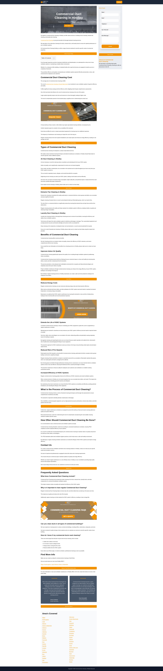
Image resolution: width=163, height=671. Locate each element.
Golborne (44, 627)
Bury (43, 654)
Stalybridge (71, 657)
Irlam (43, 642)
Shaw (70, 645)
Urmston (44, 648)
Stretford (44, 658)
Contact (119, 2)
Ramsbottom (45, 662)
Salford (44, 656)
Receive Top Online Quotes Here (69, 568)
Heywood (71, 623)
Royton (71, 637)
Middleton (71, 625)
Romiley (71, 659)
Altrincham (71, 617)
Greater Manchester (73, 619)
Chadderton (72, 631)
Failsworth (71, 629)
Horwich (44, 629)
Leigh (52, 564)
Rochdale (71, 635)
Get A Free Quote (68, 606)
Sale (43, 660)
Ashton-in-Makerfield (63, 564)
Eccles (43, 650)
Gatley (70, 627)
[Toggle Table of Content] (53, 58)
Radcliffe (44, 646)
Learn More (68, 279)
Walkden (44, 637)
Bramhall (71, 651)
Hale (70, 621)
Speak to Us (68, 468)
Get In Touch (110, 54)
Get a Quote (67, 25)
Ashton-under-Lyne (73, 647)
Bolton (43, 635)
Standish (44, 633)
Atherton (56, 564)
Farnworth (44, 640)
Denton (71, 643)
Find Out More (69, 406)
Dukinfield (71, 649)
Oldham (71, 639)
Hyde (70, 653)
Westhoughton (47, 564)
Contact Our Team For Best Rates (69, 142)
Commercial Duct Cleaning (47, 40)
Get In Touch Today (68, 53)
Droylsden (71, 633)
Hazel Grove (72, 655)
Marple (70, 661)
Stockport (71, 641)
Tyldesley (44, 631)
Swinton (44, 644)
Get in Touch (69, 188)
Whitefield (44, 652)
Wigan (42, 564)
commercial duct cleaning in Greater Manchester (57, 84)
